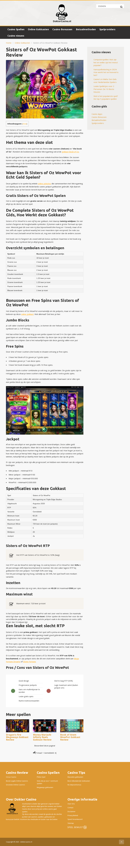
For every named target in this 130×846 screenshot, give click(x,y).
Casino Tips (76, 772)
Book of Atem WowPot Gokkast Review (70, 737)
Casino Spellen (15, 29)
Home (8, 43)
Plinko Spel (41, 777)
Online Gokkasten (38, 29)
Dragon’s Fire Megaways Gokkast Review (17, 737)
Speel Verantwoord (75, 819)
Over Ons (71, 804)
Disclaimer (71, 811)
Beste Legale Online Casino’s (17, 781)
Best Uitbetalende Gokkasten (79, 781)
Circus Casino (11, 777)
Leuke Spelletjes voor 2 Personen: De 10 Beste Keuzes (104, 89)
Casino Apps (97, 114)
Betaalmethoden (86, 29)
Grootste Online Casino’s (15, 785)
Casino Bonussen (62, 29)
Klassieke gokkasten (75, 777)
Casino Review (17, 772)
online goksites (44, 183)
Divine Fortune (29, 661)
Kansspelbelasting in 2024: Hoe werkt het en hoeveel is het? (106, 72)
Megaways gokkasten (45, 787)
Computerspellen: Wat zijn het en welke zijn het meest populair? (106, 62)
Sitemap (71, 823)
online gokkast (27, 314)
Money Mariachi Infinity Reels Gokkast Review (42, 737)
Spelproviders (107, 29)
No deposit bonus (74, 785)
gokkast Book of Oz (70, 151)
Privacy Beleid (73, 815)
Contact (70, 807)
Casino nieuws (15, 35)
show (24, 124)
